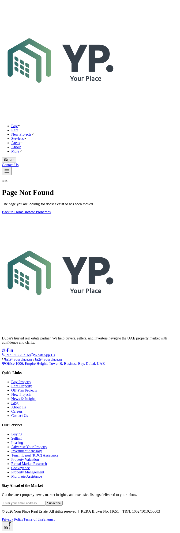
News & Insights (23, 399)
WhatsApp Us (44, 355)
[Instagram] (4, 351)
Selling (16, 438)
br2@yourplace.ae (48, 359)
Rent (14, 130)
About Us (18, 407)
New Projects (21, 134)
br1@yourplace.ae (18, 359)
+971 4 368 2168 (18, 355)
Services (17, 139)
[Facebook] (7, 351)
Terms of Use (33, 519)
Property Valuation (25, 459)
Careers (16, 411)
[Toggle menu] (7, 171)
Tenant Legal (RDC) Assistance (34, 455)
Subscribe (54, 503)
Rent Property (21, 386)
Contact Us (10, 165)
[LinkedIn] (11, 351)
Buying (16, 434)
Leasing (17, 443)
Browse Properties (37, 212)
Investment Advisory (26, 451)
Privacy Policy (12, 519)
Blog (15, 403)
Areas (15, 143)
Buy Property (21, 382)
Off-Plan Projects (24, 390)
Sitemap (49, 519)
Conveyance (20, 468)
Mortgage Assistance (26, 476)
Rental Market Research (29, 464)
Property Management (27, 472)
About (16, 147)
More (15, 151)
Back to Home (12, 212)
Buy (14, 126)
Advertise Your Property (29, 447)
